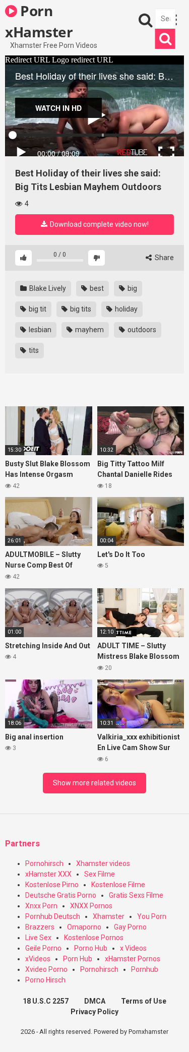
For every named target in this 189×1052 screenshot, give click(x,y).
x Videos (133, 948)
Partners (22, 843)
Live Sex (38, 938)
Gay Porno (130, 927)
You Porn (151, 916)
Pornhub (144, 969)
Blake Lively (47, 288)
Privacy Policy (94, 1012)
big (131, 288)
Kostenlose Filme (118, 885)
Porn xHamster (39, 20)
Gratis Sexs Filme (136, 895)
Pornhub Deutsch (52, 916)
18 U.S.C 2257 (46, 1001)
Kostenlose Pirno (52, 885)
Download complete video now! (98, 224)
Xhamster (108, 916)
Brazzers (39, 927)
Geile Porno (43, 948)
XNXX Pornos (91, 906)
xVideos (37, 959)
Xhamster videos (103, 863)
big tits (80, 309)
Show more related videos (94, 783)
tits (33, 350)
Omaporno (84, 927)
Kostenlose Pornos (93, 938)
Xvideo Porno (46, 969)
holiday (125, 309)
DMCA (94, 1001)
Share (163, 258)
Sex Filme (99, 874)
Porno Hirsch (45, 980)
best (96, 288)
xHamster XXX (48, 874)
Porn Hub (77, 959)
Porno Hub (90, 948)
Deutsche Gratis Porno (60, 895)
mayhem (89, 330)
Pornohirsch (44, 863)
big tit (36, 309)
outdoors (141, 330)
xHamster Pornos (132, 959)
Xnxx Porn (41, 906)
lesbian (39, 330)
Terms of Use (143, 1001)
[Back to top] (170, 1031)
